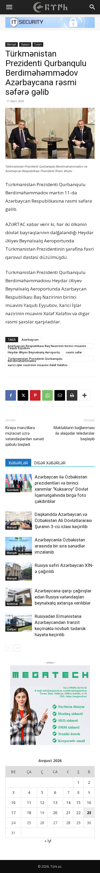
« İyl (48, 840)
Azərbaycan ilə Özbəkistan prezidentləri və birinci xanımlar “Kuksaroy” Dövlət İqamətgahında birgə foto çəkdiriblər (61, 489)
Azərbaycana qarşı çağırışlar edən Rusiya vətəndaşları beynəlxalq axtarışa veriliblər (63, 597)
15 (78, 802)
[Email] (59, 395)
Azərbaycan (30, 339)
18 (29, 812)
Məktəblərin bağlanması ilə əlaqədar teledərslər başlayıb (74, 433)
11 (29, 802)
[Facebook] (10, 395)
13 (55, 802)
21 (68, 812)
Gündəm (13, 490)
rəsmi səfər (74, 352)
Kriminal (12, 604)
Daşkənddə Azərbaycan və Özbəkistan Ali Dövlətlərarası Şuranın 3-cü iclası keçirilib (63, 520)
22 (78, 812)
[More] (84, 395)
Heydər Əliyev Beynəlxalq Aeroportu (34, 352)
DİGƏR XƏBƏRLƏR (50, 463)
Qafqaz (12, 629)
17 (13, 812)
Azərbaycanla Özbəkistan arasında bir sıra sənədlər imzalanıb (60, 546)
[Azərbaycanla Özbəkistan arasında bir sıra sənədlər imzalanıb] (18, 546)
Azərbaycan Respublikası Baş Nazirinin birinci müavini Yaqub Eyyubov (47, 346)
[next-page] (17, 648)
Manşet (11, 44)
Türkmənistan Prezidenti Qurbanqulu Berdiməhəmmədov (35, 359)
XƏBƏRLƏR (18, 463)
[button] (9, 7)
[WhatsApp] (47, 395)
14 (68, 802)
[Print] (72, 395)
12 (42, 802)
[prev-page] (8, 648)
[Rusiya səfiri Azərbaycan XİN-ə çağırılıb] (18, 571)
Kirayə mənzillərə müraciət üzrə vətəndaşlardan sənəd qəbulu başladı (24, 436)
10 (13, 802)
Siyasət (25, 44)
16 (89, 802)
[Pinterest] (35, 395)
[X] (23, 395)
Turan (38, 44)
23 (89, 812)
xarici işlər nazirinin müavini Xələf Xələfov (37, 365)
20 (55, 812)
